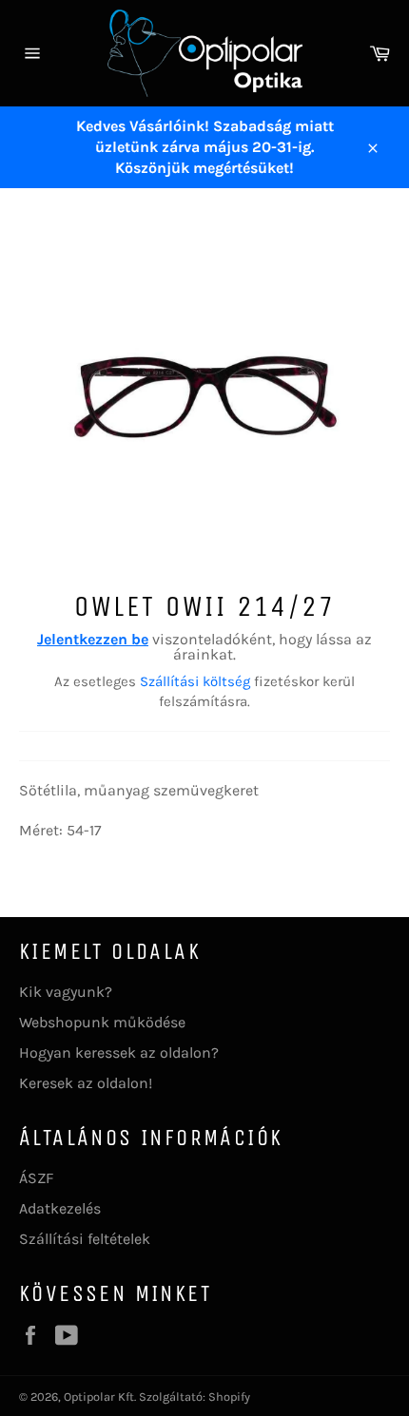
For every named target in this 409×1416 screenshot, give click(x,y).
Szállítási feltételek (84, 1239)
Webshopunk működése (102, 1022)
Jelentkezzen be (92, 639)
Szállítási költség (195, 681)
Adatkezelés (60, 1208)
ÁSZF (36, 1178)
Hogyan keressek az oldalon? (119, 1052)
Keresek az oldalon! (85, 1083)
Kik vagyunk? (65, 992)
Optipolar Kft (99, 1396)
